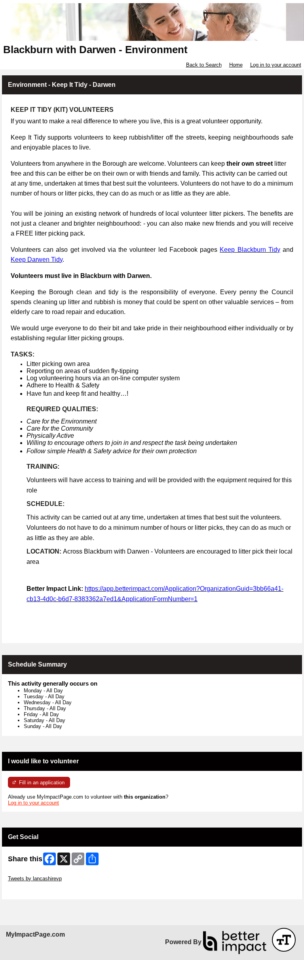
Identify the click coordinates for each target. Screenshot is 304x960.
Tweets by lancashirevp (35, 878)
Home (236, 65)
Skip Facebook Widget (34, 890)
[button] (284, 940)
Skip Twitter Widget (30, 873)
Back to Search (204, 65)
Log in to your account (275, 65)
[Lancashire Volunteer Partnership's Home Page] (152, 22)
